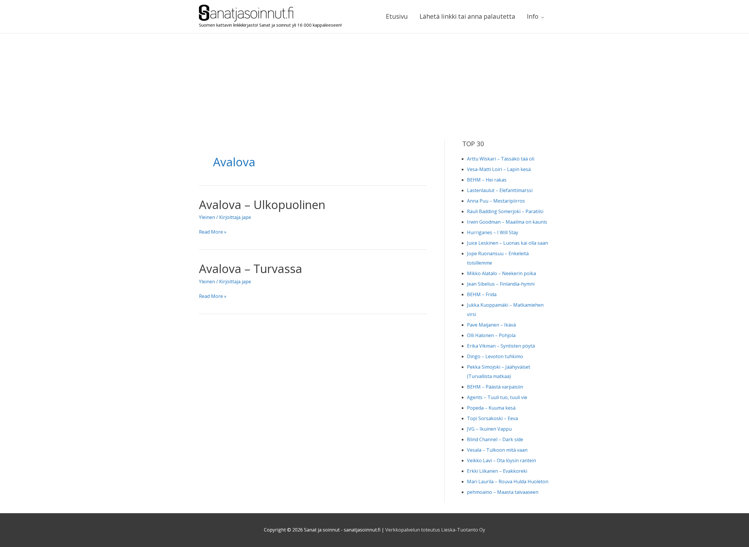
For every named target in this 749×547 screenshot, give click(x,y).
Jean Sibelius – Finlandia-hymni (501, 284)
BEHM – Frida (482, 294)
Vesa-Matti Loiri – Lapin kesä (499, 169)
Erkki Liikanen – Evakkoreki (497, 471)
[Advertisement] (374, 77)
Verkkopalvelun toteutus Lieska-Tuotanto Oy (435, 530)
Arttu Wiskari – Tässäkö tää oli (500, 159)
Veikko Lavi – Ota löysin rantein (501, 460)
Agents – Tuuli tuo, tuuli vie (497, 397)
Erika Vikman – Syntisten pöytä (501, 346)
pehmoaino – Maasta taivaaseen (502, 492)
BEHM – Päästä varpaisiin (495, 387)
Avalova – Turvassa (250, 268)
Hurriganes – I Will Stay (492, 232)
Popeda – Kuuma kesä (491, 408)
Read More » (212, 232)
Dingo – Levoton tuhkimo (495, 356)
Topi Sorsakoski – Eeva (492, 418)
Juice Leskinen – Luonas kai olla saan (507, 243)
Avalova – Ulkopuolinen (262, 204)
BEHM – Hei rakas (486, 180)
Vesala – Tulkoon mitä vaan (497, 450)
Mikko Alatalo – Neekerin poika (501, 273)
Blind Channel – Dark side (495, 439)
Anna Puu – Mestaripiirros (496, 201)
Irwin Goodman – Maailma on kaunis (507, 222)
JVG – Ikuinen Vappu (489, 429)
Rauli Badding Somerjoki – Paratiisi (505, 211)
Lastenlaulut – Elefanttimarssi (499, 190)
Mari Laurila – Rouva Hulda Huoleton (507, 481)
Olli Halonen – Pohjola (491, 335)
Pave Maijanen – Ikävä (491, 325)
